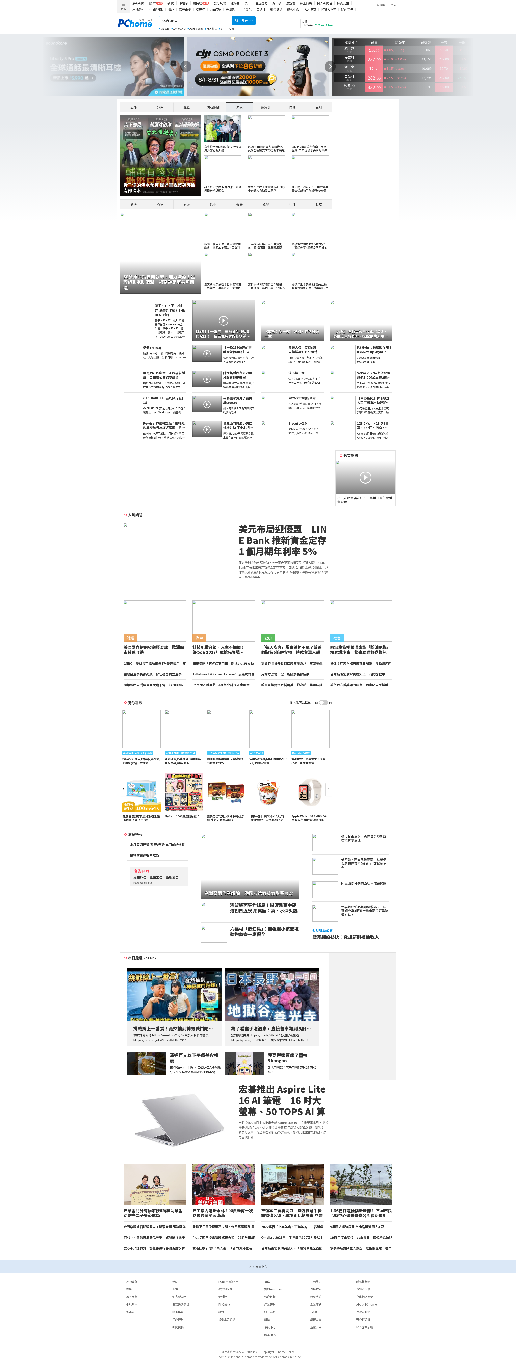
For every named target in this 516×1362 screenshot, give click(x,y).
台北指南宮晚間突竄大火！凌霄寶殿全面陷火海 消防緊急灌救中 (291, 1248)
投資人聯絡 (363, 1312)
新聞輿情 (178, 1327)
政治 (133, 204)
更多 (123, 9)
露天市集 (185, 9)
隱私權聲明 (363, 1282)
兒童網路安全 (364, 1297)
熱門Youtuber (273, 1289)
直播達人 (315, 1289)
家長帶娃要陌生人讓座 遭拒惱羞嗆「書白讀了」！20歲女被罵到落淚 (360, 1248)
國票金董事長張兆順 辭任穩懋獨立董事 (153, 674)
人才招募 (310, 9)
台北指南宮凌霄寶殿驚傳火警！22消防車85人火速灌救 (223, 1238)
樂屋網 (200, 9)
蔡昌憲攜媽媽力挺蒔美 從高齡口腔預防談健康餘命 (291, 685)
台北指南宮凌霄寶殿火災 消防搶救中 (357, 674)
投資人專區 (328, 9)
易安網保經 (225, 1289)
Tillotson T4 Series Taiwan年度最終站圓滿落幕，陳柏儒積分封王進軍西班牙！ (223, 674)
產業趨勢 (270, 1304)
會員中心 (270, 1327)
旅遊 (186, 204)
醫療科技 (270, 1297)
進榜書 (235, 3)
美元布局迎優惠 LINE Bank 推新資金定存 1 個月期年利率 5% (283, 540)
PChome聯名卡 (228, 1282)
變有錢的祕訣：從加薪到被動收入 (345, 936)
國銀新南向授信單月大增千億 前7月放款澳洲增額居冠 (153, 685)
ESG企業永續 (364, 1327)
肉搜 (292, 107)
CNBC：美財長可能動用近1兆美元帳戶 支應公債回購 (155, 664)
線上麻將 (306, 3)
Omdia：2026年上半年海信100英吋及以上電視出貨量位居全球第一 (292, 1238)
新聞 (175, 1282)
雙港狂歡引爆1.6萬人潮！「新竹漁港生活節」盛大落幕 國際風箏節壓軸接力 (222, 1248)
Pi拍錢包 (246, 9)
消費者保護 (363, 1289)
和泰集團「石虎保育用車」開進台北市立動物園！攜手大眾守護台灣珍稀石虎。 (223, 664)
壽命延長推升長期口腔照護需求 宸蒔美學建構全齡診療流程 (291, 664)
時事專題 (178, 1312)
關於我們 (347, 9)
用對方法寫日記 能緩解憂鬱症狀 (285, 674)
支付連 (222, 1297)
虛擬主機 (315, 1319)
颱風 (186, 107)
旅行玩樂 (220, 3)
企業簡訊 (315, 1304)
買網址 (260, 9)
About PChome (366, 1304)
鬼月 (319, 107)
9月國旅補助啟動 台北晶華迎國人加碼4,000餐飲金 (357, 1227)
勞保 (160, 107)
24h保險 (215, 9)
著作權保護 (363, 1319)
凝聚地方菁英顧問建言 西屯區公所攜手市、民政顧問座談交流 (359, 685)
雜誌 (267, 1319)
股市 (175, 1289)
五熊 (133, 107)
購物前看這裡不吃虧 (144, 855)
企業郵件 (315, 1327)
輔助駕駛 (213, 107)
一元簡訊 (315, 1282)
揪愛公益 (343, 3)
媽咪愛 (130, 1312)
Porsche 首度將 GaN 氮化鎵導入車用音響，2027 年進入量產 (221, 685)
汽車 (213, 204)
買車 (247, 3)
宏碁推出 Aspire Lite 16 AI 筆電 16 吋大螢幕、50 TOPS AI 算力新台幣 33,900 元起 (283, 1100)
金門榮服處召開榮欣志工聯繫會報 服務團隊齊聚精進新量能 (155, 1227)
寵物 (160, 204)
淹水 (239, 107)
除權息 (183, 3)
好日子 (276, 3)
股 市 (152, 3)
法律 (292, 204)
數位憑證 (276, 9)
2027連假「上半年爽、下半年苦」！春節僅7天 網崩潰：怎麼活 (292, 1227)
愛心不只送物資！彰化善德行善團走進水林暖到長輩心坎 (154, 1248)
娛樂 (266, 204)
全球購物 (131, 1304)
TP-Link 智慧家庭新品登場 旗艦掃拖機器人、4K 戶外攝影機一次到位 (154, 1238)
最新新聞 (138, 3)
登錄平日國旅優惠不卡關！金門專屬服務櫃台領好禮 (223, 1227)
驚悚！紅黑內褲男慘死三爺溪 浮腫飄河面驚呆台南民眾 (360, 664)
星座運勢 (261, 3)
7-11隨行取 (155, 9)
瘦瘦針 (266, 107)
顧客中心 (293, 9)
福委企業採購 (226, 1319)
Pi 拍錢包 (224, 1304)
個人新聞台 (324, 3)
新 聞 (170, 3)
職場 (319, 204)
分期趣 (230, 9)
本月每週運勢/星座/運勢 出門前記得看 (157, 845)
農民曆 (197, 3)
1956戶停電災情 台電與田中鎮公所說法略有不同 (361, 1238)
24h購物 (137, 9)
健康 (239, 204)
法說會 (290, 3)
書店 (171, 9)
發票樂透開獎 (180, 1304)
